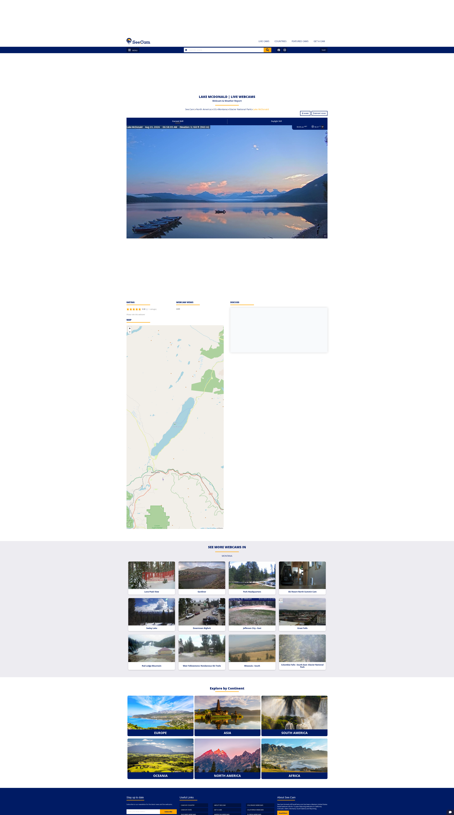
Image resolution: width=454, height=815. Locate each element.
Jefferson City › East (252, 628)
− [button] (130, 331)
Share (306, 113)
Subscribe (168, 812)
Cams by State (186, 810)
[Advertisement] (227, 17)
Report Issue (320, 113)
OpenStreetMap (211, 528)
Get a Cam (218, 810)
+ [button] (130, 328)
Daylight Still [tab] (276, 121)
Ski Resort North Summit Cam (302, 592)
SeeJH (324, 50)
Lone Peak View (151, 592)
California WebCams (255, 810)
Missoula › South (252, 666)
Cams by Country (187, 805)
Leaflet (202, 528)
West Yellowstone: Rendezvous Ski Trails (202, 666)
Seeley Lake (151, 628)
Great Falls (302, 628)
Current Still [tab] (177, 121)
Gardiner (202, 592)
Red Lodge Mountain (151, 666)
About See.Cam (220, 805)
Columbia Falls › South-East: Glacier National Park (302, 666)
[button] (322, 127)
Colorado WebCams (255, 805)
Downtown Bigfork (202, 628)
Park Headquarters (252, 592)
